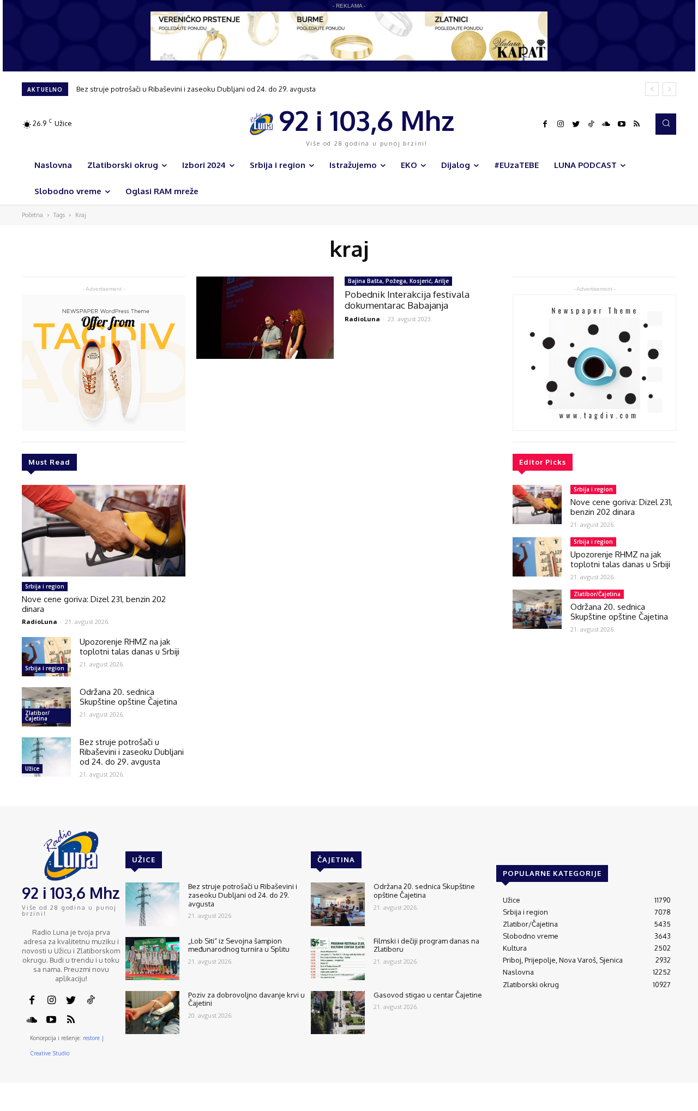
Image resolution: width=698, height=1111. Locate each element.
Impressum (545, 1103)
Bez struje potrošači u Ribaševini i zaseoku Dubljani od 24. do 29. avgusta (196, 89)
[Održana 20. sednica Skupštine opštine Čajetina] (46, 706)
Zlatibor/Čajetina (37, 715)
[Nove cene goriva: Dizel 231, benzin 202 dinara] (103, 530)
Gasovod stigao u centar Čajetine (428, 994)
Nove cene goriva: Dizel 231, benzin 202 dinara (94, 604)
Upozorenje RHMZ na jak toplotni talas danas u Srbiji (129, 646)
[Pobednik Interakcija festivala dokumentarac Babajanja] (265, 318)
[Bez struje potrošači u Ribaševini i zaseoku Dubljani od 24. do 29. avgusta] (46, 757)
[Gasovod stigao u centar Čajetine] (338, 1012)
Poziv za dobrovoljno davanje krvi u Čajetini (246, 999)
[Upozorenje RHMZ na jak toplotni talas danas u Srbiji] (46, 656)
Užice (32, 768)
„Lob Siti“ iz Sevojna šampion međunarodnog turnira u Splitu (239, 945)
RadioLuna (39, 621)
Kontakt (506, 1103)
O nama (473, 1103)
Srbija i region (44, 586)
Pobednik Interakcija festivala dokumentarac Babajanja (407, 300)
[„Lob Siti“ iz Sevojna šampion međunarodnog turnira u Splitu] (152, 958)
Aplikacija (656, 1103)
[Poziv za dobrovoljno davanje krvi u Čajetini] (152, 1012)
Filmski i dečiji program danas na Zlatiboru (426, 945)
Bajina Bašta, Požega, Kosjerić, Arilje (398, 281)
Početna (32, 215)
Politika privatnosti (603, 1103)
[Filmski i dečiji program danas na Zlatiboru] (338, 958)
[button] (665, 123)
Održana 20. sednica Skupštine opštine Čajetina (128, 697)
